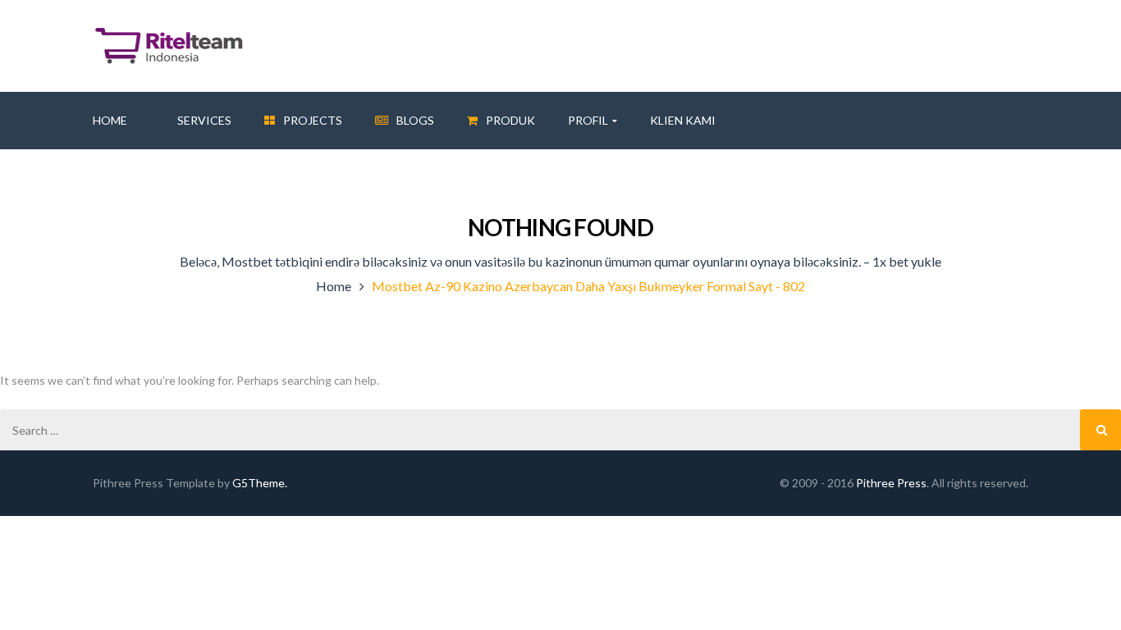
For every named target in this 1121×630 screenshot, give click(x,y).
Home (333, 286)
